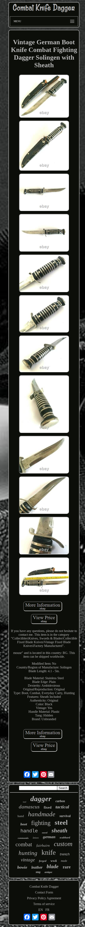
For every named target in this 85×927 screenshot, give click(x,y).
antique (48, 872)
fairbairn (43, 845)
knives (36, 837)
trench (65, 854)
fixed (47, 807)
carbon (60, 801)
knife (48, 852)
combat (23, 844)
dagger (40, 799)
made (64, 860)
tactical (62, 806)
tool (24, 802)
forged (42, 860)
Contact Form (44, 892)
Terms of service (44, 904)
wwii (54, 860)
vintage (28, 859)
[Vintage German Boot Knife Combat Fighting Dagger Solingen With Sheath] (44, 96)
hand (21, 816)
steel (61, 822)
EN (40, 909)
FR (47, 909)
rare (67, 866)
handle (29, 831)
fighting (41, 822)
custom (63, 844)
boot (23, 824)
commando (23, 838)
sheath (59, 830)
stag (38, 872)
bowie (22, 867)
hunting (28, 853)
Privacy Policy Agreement (44, 898)
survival (65, 816)
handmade (41, 814)
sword (44, 832)
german (49, 837)
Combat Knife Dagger (44, 886)
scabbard (65, 837)
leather (36, 867)
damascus (29, 806)
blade (53, 866)
